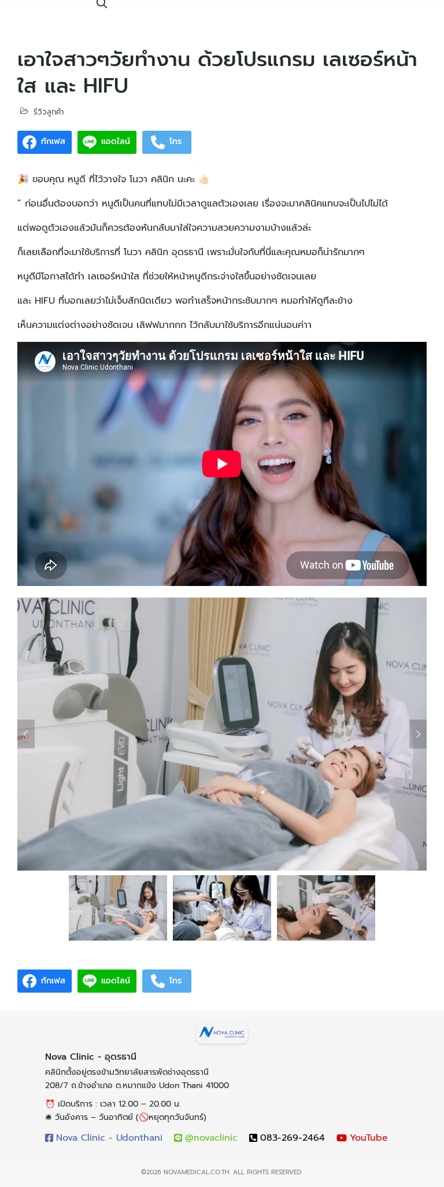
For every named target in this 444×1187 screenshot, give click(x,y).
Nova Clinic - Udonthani (109, 1138)
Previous (26, 734)
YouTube (369, 1138)
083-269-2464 (292, 1138)
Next (418, 734)
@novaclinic (211, 1138)
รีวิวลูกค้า (49, 112)
